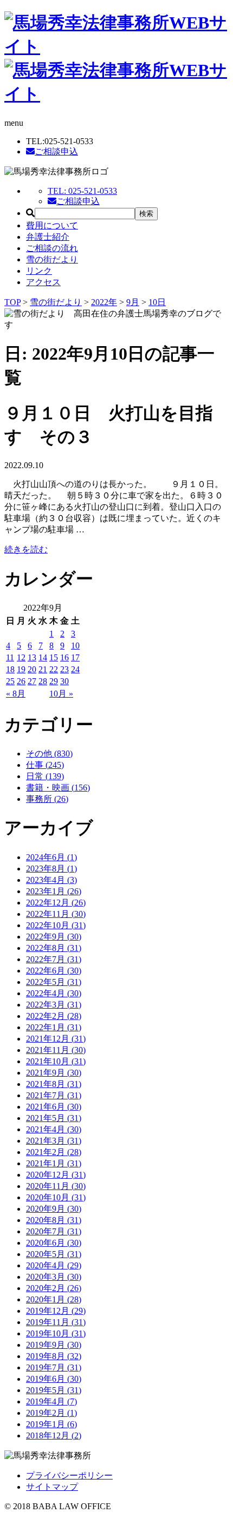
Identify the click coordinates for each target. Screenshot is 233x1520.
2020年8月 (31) (53, 1220)
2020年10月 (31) (56, 1197)
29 (53, 681)
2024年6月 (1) (51, 857)
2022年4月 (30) (53, 993)
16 (64, 657)
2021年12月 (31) (56, 1038)
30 (64, 681)
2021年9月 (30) (53, 1072)
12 (21, 657)
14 (42, 657)
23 (64, 669)
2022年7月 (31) (53, 959)
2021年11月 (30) (56, 1050)
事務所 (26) (47, 798)
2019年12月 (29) (56, 1310)
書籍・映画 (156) (58, 787)
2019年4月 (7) (51, 1401)
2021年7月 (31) (53, 1095)
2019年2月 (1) (51, 1412)
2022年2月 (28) (53, 1016)
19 (21, 669)
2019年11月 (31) (56, 1322)
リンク (39, 270)
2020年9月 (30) (53, 1208)
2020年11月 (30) (56, 1186)
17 (75, 657)
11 (10, 657)
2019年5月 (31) (53, 1390)
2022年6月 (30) (53, 970)
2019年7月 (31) (53, 1367)
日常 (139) (45, 776)
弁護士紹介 (47, 236)
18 (10, 669)
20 (32, 669)
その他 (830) (49, 753)
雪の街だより (52, 259)
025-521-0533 (82, 190)
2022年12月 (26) (56, 902)
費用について (52, 225)
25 (10, 681)
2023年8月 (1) (51, 868)
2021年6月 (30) (53, 1106)
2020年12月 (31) (56, 1174)
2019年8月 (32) (53, 1356)
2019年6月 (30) (53, 1378)
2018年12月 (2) (53, 1435)
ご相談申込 (56, 151)
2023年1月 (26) (53, 891)
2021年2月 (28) (53, 1152)
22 (53, 669)
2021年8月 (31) (53, 1084)
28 (42, 681)
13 (32, 657)
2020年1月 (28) (53, 1299)
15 (53, 657)
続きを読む (26, 549)
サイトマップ (52, 1486)
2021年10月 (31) (56, 1061)
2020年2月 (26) (53, 1288)
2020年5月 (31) (53, 1254)
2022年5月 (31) (53, 982)
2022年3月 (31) (53, 1004)
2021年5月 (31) (53, 1118)
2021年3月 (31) (53, 1140)
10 (75, 645)
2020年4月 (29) (53, 1265)
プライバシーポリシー (69, 1475)
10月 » (61, 693)
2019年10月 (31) (56, 1333)
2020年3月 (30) (53, 1276)
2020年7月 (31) (53, 1231)
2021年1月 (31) (53, 1163)
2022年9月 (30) (53, 936)
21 (42, 669)
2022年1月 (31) (53, 1027)
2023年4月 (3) (51, 879)
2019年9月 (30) (53, 1344)
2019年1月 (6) (51, 1424)
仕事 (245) (45, 764)
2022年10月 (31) (56, 925)
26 (21, 681)
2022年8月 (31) (53, 947)
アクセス (43, 282)
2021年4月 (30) (53, 1129)
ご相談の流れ (52, 248)
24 (75, 669)
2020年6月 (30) (53, 1242)
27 (32, 681)
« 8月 (15, 693)
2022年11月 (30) (56, 913)
